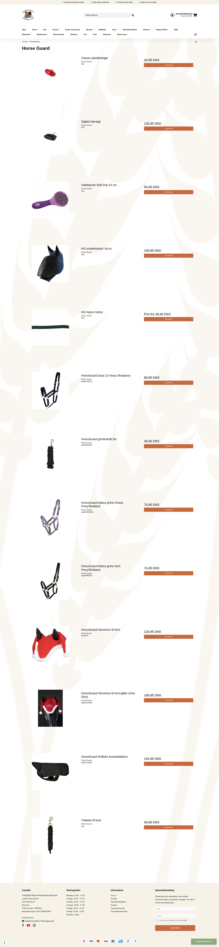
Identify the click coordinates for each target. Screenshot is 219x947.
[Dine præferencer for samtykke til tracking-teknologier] (4, 942)
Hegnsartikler (162, 30)
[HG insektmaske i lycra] (50, 273)
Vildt (176, 30)
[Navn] (175, 909)
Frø (85, 34)
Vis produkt (168, 65)
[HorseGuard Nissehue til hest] (50, 654)
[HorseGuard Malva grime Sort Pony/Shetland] (50, 591)
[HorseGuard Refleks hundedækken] (50, 781)
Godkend (175, 928)
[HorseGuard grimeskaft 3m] (50, 464)
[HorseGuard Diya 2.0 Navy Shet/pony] (50, 400)
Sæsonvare (122, 34)
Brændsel (26, 34)
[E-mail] (175, 916)
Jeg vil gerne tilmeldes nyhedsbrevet (177, 920)
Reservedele (58, 34)
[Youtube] (28, 925)
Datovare (107, 34)
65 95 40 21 (28, 918)
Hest (24, 30)
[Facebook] (23, 925)
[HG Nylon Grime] (50, 337)
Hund (34, 30)
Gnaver (56, 30)
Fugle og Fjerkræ (72, 30)
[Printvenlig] (196, 42)
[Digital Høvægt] (50, 146)
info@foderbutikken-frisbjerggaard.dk (39, 921)
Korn (114, 30)
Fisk (95, 34)
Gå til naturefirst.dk (203, 941)
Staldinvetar (42, 34)
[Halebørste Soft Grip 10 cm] (50, 209)
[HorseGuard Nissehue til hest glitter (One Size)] (50, 718)
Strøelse (73, 34)
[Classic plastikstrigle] (50, 82)
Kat (44, 30)
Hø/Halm (102, 30)
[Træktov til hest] (50, 845)
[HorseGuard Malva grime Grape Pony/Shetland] (50, 527)
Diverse (146, 30)
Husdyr (89, 30)
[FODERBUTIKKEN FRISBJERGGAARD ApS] (35, 15)
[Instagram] (34, 925)
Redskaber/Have (130, 30)
